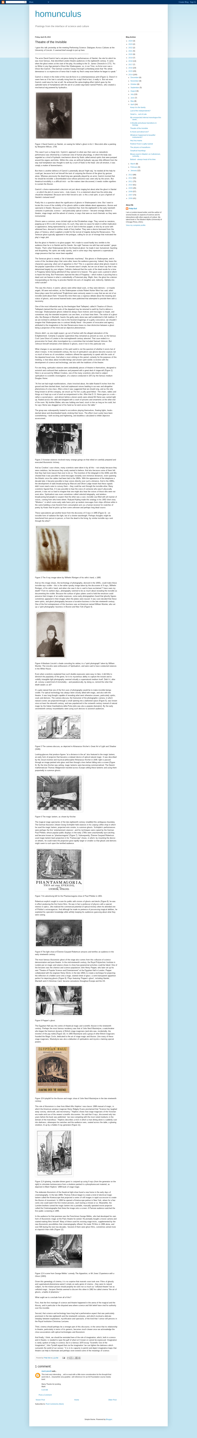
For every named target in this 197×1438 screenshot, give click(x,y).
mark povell (46, 1371)
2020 (130, 54)
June (133, 98)
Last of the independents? (140, 111)
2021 (130, 51)
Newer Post (40, 1400)
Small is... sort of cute (138, 114)
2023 (130, 44)
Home (76, 1400)
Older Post (112, 1400)
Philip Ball (133, 209)
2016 (130, 68)
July (132, 94)
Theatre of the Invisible (139, 128)
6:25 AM (45, 1390)
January (134, 171)
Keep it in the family (138, 107)
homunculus (58, 14)
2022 (130, 48)
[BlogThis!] (71, 1357)
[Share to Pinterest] (79, 1357)
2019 (130, 58)
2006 (130, 198)
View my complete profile (136, 225)
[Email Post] (63, 1358)
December (135, 77)
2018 (130, 61)
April (133, 104)
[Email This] (68, 1357)
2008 (130, 192)
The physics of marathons (140, 147)
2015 (130, 71)
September (135, 88)
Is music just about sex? (139, 132)
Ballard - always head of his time (143, 159)
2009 (130, 188)
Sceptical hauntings (138, 151)
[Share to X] (73, 1357)
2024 (130, 41)
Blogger (109, 1419)
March (133, 164)
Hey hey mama (136, 141)
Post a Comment (45, 1395)
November (135, 81)
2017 (130, 65)
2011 (130, 181)
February (134, 167)
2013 (130, 175)
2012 (130, 178)
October (134, 84)
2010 (130, 185)
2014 (130, 75)
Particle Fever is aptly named (141, 144)
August (133, 91)
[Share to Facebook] (76, 1357)
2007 (130, 195)
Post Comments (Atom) (55, 1404)
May (132, 101)
